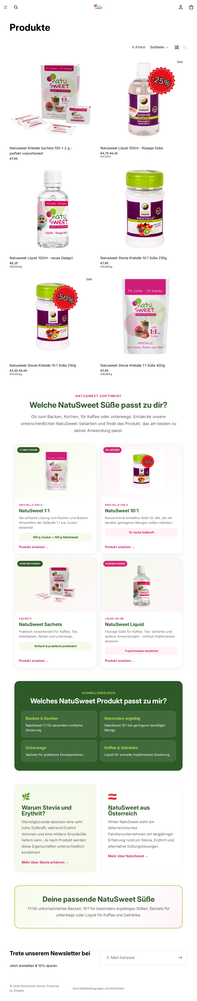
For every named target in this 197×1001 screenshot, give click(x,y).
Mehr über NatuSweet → (128, 856)
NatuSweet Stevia (33, 986)
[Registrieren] (180, 958)
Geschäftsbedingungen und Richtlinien (98, 988)
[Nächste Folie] (89, 100)
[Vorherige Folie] (17, 100)
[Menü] (5, 7)
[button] (159, 47)
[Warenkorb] (191, 7)
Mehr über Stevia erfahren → (45, 862)
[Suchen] (16, 7)
